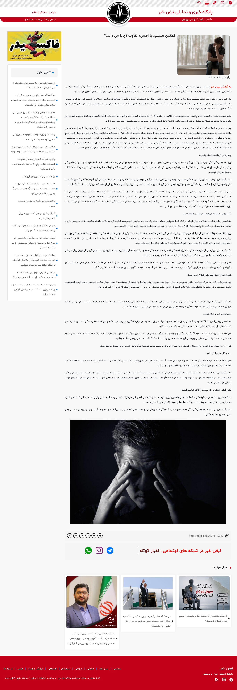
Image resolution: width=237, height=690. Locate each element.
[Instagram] (222, 3)
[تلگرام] (110, 550)
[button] (100, 535)
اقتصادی (65, 668)
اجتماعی (52, 668)
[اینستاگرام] (99, 550)
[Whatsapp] (199, 3)
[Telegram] (230, 3)
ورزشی (78, 668)
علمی (20, 668)
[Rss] (216, 680)
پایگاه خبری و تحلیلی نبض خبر (185, 12)
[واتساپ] (88, 550)
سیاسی (117, 668)
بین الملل (103, 668)
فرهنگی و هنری (35, 668)
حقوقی (90, 668)
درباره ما (8, 668)
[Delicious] (214, 3)
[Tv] (207, 3)
